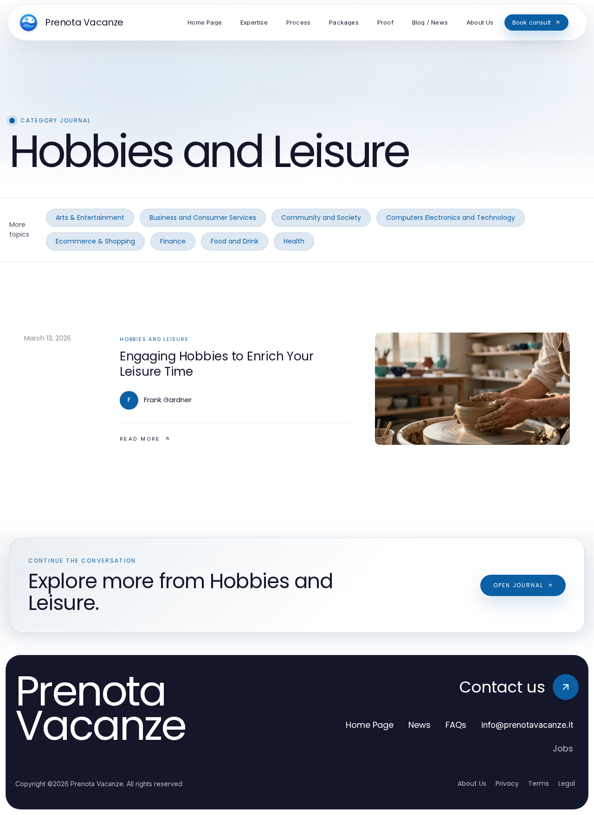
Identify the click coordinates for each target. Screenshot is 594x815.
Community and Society (321, 217)
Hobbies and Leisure (154, 339)
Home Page (370, 725)
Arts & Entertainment (90, 217)
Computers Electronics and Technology (450, 217)
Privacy (507, 783)
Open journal (518, 585)
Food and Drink (234, 241)
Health (294, 241)
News (419, 725)
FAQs (456, 725)
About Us (472, 783)
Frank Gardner (168, 399)
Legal (566, 783)
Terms (538, 783)
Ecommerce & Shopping (95, 241)
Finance (173, 241)
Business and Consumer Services (202, 217)
